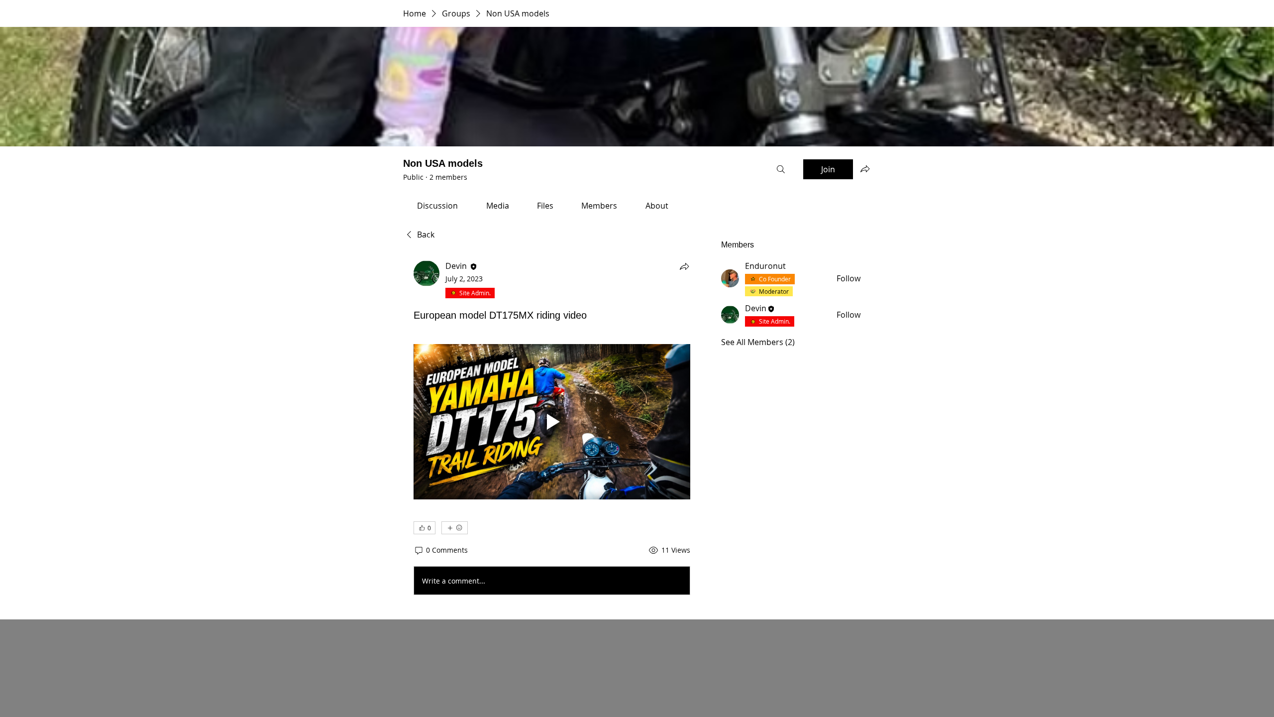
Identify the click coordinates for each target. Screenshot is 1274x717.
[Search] (781, 169)
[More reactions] (454, 527)
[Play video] (552, 422)
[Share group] (865, 169)
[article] (552, 429)
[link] (437, 205)
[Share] (684, 266)
